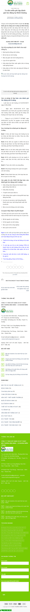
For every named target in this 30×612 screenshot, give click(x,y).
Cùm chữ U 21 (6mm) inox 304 (8, 530)
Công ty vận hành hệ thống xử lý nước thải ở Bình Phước (17, 359)
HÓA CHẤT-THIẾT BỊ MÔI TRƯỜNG (11, 397)
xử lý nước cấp (12, 550)
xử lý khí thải (4, 550)
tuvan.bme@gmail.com (15, 43)
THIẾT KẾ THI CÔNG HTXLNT (9, 406)
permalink (15, 274)
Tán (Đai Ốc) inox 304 (6, 543)
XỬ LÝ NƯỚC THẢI (6, 419)
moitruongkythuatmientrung (15, 18)
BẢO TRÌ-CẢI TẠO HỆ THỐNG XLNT (11, 385)
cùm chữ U (15, 527)
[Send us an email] (11, 490)
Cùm (11, 527)
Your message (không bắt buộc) (10, 581)
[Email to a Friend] (16, 267)
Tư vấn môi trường (17, 543)
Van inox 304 (14, 548)
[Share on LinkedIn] (22, 267)
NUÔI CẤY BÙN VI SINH (7, 400)
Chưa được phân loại (7, 391)
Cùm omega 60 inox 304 (7, 535)
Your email (4, 567)
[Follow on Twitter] (8, 490)
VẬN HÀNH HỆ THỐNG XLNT (9, 413)
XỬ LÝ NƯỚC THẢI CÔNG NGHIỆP (10, 422)
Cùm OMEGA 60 (24, 532)
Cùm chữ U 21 (22, 527)
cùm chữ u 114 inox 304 (7, 532)
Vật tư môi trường (23, 548)
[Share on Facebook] (10, 267)
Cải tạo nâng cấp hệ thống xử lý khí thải (16, 374)
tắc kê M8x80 (5, 545)
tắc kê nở (11, 545)
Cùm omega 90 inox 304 (19, 535)
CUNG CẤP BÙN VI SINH (8, 394)
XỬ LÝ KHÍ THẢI (5, 416)
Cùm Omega (16, 532)
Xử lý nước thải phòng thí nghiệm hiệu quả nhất (23, 288)
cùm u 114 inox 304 (6, 540)
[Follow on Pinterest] (14, 490)
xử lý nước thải (19, 550)
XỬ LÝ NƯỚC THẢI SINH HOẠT (9, 425)
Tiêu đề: (3, 574)
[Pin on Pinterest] (19, 267)
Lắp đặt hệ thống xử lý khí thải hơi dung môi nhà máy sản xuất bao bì (16, 364)
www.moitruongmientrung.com (11, 339)
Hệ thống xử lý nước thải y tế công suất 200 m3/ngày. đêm (16, 369)
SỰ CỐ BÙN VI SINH (6, 403)
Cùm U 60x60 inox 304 (17, 537)
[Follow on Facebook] (2, 490)
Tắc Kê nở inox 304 (6, 548)
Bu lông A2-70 (5, 527)
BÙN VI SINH (4, 388)
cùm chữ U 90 (20, 530)
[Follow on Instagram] (5, 490)
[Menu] (2, 3)
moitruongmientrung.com (18, 540)
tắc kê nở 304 (18, 545)
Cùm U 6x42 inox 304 (6, 537)
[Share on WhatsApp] (7, 267)
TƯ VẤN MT (4, 409)
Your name (4, 560)
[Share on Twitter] (13, 267)
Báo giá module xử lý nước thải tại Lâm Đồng (16, 354)
